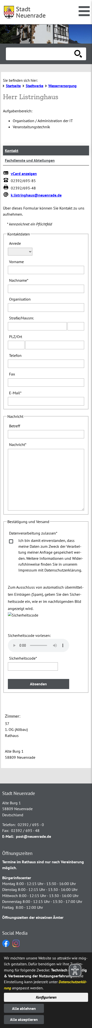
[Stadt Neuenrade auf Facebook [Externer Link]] (6, 945)
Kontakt (11, 150)
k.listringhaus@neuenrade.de (36, 195)
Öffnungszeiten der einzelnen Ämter (33, 917)
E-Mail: (8, 836)
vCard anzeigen (24, 173)
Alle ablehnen (24, 1008)
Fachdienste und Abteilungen (30, 160)
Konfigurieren (46, 997)
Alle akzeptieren (24, 1019)
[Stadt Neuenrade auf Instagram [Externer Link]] (16, 945)
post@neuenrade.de (33, 836)
